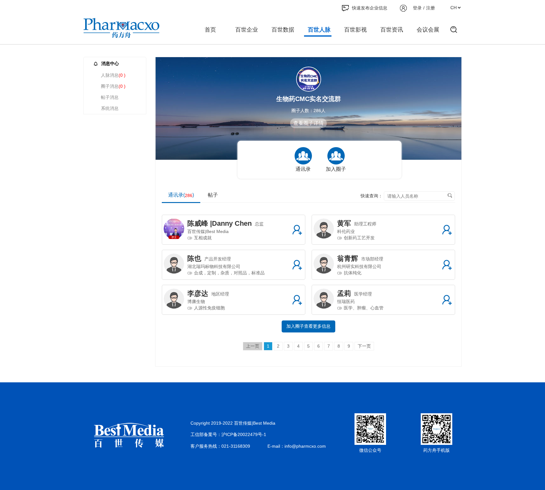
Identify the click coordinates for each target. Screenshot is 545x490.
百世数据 (283, 30)
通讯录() (181, 195)
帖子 (213, 195)
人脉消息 (113, 75)
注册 (430, 7)
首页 (210, 30)
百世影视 (355, 30)
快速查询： (371, 195)
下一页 (364, 346)
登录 (417, 7)
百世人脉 (319, 30)
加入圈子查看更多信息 (308, 326)
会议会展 (428, 30)
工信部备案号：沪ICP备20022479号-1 (228, 434)
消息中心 (110, 63)
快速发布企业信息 (369, 7)
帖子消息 (110, 97)
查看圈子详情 (308, 123)
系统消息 (110, 108)
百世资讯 (391, 30)
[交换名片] (297, 230)
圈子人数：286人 (308, 110)
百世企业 (246, 30)
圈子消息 (113, 86)
